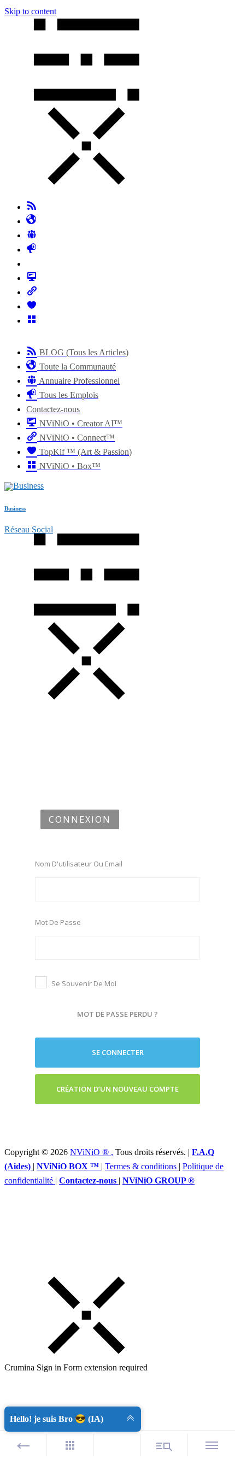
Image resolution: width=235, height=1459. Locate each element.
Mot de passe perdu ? (117, 1014)
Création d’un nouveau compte (117, 1089)
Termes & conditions (142, 1166)
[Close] (86, 1353)
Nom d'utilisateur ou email (78, 864)
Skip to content (30, 11)
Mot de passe (58, 922)
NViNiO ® (90, 1152)
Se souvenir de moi (83, 983)
